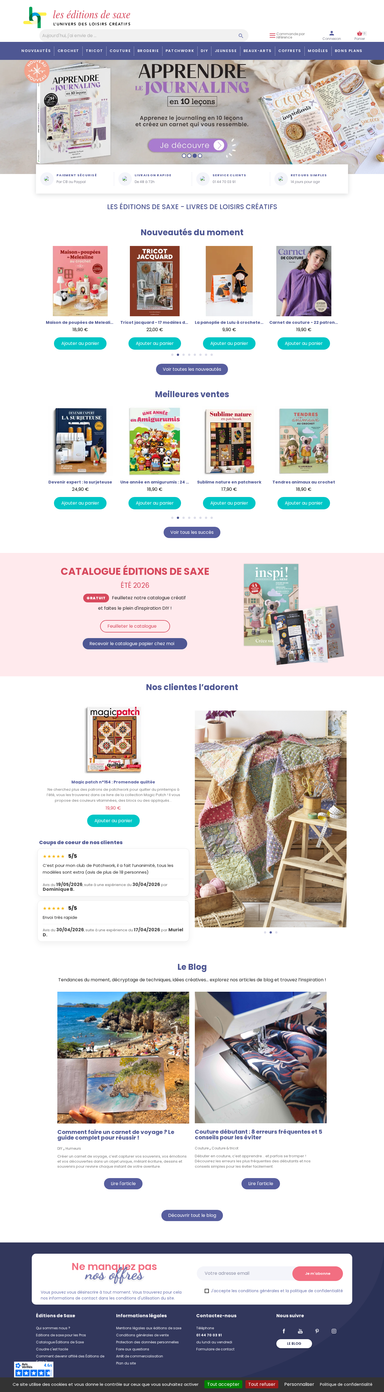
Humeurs (73, 1148)
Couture (120, 50)
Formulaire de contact (215, 1349)
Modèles (318, 50)
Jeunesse (226, 50)
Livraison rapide (153, 175)
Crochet (68, 50)
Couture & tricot (225, 1148)
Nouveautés (36, 50)
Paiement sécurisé (77, 175)
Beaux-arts (257, 50)
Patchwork (180, 50)
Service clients (230, 175)
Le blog (294, 1343)
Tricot (94, 50)
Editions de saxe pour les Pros (61, 1335)
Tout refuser (261, 1384)
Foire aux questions (132, 1349)
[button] (38, 297)
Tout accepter (223, 1384)
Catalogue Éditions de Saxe (60, 1342)
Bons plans (349, 50)
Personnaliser (299, 1384)
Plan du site (126, 1363)
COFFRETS (289, 50)
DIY (204, 50)
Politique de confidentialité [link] (346, 1384)
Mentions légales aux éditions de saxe (148, 1328)
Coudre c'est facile (52, 1349)
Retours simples (309, 175)
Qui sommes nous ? (53, 1328)
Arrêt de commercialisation (139, 1356)
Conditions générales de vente (142, 1335)
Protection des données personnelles (147, 1342)
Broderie (148, 50)
